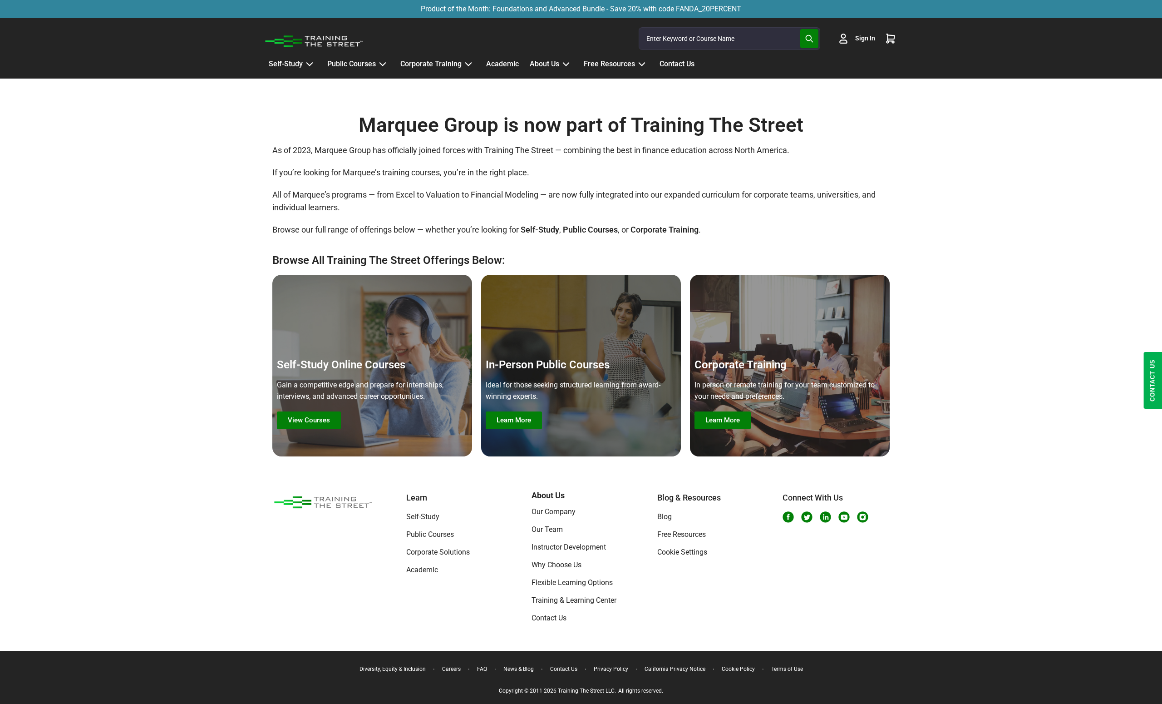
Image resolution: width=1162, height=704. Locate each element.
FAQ (482, 669)
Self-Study (422, 516)
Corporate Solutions (438, 552)
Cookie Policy (738, 669)
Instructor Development (569, 547)
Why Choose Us (556, 564)
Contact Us (549, 618)
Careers (451, 669)
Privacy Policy (611, 669)
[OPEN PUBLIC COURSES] (383, 64)
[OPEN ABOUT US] (566, 64)
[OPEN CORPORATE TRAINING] (468, 64)
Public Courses (430, 534)
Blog (664, 516)
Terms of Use (787, 669)
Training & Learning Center (574, 600)
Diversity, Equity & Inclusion (392, 669)
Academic (422, 569)
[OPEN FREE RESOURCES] (642, 64)
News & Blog (518, 669)
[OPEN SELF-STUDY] (309, 64)
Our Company (554, 511)
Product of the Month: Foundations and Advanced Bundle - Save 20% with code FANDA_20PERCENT (581, 9)
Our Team (547, 529)
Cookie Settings (682, 552)
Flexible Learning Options (572, 582)
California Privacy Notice (675, 669)
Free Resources (681, 534)
